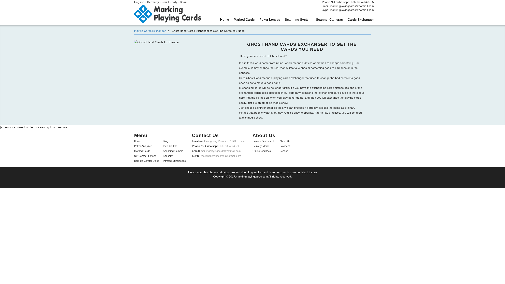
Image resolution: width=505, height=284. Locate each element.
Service (284, 150)
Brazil (165, 2)
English (139, 2)
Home (137, 141)
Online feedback (261, 150)
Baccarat (168, 155)
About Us (285, 141)
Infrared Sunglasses (174, 160)
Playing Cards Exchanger (150, 30)
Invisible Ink (170, 146)
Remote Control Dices (146, 160)
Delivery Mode (260, 146)
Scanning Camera (173, 150)
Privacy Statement (263, 141)
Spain (184, 2)
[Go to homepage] (167, 15)
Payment (285, 146)
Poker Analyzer (143, 146)
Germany (153, 2)
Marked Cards (142, 150)
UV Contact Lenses (145, 155)
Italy (174, 2)
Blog (165, 141)
